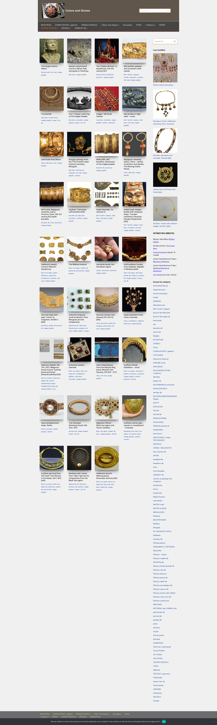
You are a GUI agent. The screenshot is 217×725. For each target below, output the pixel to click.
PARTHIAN (80, 487)
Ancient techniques (160, 293)
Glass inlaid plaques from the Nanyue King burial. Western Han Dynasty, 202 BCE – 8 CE (106, 368)
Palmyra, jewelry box (161, 601)
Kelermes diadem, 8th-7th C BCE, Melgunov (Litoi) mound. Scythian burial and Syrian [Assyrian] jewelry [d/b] (51, 370)
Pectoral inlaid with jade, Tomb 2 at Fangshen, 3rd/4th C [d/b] (50, 318)
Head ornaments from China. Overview (133, 316)
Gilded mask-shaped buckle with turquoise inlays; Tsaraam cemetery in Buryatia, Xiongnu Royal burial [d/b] (133, 215)
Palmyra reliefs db (160, 581)
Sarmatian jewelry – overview (77, 366)
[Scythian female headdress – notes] (134, 349)
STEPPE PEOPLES (49, 28)
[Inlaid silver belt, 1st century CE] (107, 194)
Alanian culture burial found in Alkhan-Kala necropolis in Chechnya (78, 68)
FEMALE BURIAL (45, 72)
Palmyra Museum (160, 574)
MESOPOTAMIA (159, 520)
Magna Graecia (159, 497)
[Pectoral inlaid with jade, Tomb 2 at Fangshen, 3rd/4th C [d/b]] (52, 299)
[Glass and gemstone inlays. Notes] (52, 407)
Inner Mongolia (158, 471)
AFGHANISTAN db (74, 325)
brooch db (106, 484)
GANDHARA (158, 430)
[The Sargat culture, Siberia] (52, 51)
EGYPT (156, 403)
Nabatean (156, 535)
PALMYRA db (158, 562)
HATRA (162, 25)
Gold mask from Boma (51, 159)
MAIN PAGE (46, 25)
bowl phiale (157, 320)
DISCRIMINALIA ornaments (164, 385)
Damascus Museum (161, 359)
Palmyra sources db (161, 589)
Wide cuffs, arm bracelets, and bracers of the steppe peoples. (105, 161)
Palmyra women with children (164, 593)
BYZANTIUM (158, 340)
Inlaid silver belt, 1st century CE (104, 210)
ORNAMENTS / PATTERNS (164, 547)
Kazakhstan (110, 74)
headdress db (158, 463)
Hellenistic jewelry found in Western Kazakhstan (49, 266)
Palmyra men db (159, 570)
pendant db (157, 620)
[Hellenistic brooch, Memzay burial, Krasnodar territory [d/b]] (107, 458)
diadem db (84, 268)
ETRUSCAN (158, 407)
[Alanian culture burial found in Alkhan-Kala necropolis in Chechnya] (79, 51)
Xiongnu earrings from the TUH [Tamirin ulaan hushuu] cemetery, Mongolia (79, 163)
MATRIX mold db (159, 508)
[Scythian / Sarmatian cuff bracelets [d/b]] (79, 194)
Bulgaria (156, 336)
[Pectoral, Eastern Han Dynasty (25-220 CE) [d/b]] (107, 299)
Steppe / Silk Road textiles (104, 115)
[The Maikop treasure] (79, 249)
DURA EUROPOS (160, 389)
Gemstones (157, 434)
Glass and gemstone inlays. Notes (50, 424)
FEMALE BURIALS (89, 25)
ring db (155, 631)
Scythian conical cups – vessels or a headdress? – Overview (134, 425)
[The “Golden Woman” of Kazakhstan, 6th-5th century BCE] (107, 51)
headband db (45, 386)
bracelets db (100, 168)
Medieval (156, 516)
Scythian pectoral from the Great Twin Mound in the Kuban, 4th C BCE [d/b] (51, 477)
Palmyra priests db (160, 578)
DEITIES (156, 377)
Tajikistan (156, 670)
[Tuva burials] (52, 98)
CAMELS (126, 77)
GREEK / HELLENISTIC (162, 448)
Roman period (158, 635)
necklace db (73, 431)
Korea (155, 489)
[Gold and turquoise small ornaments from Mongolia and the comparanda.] (79, 299)
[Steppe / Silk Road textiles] (107, 98)
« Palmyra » (150, 25)
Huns (55, 163)
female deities (158, 422)
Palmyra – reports (160, 554)
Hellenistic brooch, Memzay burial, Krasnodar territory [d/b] (106, 475)
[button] (70, 28)
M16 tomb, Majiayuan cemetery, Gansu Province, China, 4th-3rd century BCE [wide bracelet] (51, 214)
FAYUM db (157, 414)
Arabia (155, 297)
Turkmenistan (158, 685)
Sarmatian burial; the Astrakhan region (105, 265)
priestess (99, 77)
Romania (156, 639)
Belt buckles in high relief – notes (132, 115)
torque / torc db (80, 123)
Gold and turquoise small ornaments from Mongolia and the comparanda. (78, 318)
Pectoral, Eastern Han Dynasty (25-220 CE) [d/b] (105, 317)
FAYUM (156, 411)
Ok (164, 721)
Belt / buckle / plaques (131, 74)
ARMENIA (157, 301)
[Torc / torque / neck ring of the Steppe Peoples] (79, 98)
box (154, 324)
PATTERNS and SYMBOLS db (165, 608)
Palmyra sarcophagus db (162, 585)
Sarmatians (127, 25)
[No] (214, 721)
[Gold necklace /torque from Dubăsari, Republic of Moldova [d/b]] (134, 249)
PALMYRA (157, 551)
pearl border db (159, 612)
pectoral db (80, 271)
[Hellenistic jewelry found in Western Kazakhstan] (52, 249)
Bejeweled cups (129, 431)
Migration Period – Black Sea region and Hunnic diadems (105, 425)
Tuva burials (46, 114)
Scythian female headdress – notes (132, 366)
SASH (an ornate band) (162, 647)
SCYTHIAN (140, 77)
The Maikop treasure (78, 264)
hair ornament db (159, 452)
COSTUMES (99, 120)
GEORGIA (157, 444)
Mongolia (72, 173)
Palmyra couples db (160, 558)
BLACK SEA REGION (46, 273)
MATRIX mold (158, 504)
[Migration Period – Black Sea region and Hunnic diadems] (107, 407)
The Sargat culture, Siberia (49, 67)
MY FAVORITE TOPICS (135, 434)
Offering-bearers (159, 543)
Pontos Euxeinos (160, 252)
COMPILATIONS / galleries (66, 25)
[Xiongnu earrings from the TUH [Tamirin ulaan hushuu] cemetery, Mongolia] (79, 144)
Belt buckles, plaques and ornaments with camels (133, 68)
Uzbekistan (157, 693)
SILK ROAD (54, 72)
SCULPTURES (159, 651)
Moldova (134, 275)
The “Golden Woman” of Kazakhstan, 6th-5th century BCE (106, 68)
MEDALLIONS (158, 512)
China (43, 163)
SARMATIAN (79, 120)
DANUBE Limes (159, 363)
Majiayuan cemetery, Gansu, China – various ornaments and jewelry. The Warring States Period (134, 164)
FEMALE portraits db (161, 426)
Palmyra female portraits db (163, 566)
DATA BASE (72, 74)
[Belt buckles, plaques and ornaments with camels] (134, 51)
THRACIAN (157, 678)
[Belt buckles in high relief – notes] (134, 98)
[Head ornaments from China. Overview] (134, 299)
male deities (157, 501)
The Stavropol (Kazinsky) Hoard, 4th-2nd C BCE (78, 425)
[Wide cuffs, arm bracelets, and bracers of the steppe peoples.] (107, 144)
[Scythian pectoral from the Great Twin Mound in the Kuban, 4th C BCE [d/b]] (52, 458)
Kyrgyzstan (157, 493)
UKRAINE (133, 379)
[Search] (168, 11)
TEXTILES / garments (108, 123)
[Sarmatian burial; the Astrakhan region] (107, 249)
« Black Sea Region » (110, 25)
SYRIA (139, 25)
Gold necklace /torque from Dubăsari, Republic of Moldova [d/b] (134, 266)
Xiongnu (77, 175)
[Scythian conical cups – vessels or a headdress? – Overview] (134, 407)
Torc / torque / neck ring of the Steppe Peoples (79, 115)
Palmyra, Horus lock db (162, 597)
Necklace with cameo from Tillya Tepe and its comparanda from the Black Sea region (79, 477)
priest (155, 624)
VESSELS (126, 439)
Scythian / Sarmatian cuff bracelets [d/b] (77, 210)
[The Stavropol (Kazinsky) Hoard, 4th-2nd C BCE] (79, 407)
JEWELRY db (52, 275)
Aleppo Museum (159, 290)
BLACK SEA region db (161, 317)
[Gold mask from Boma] (52, 144)
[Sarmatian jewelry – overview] (79, 349)
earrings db (80, 170)
